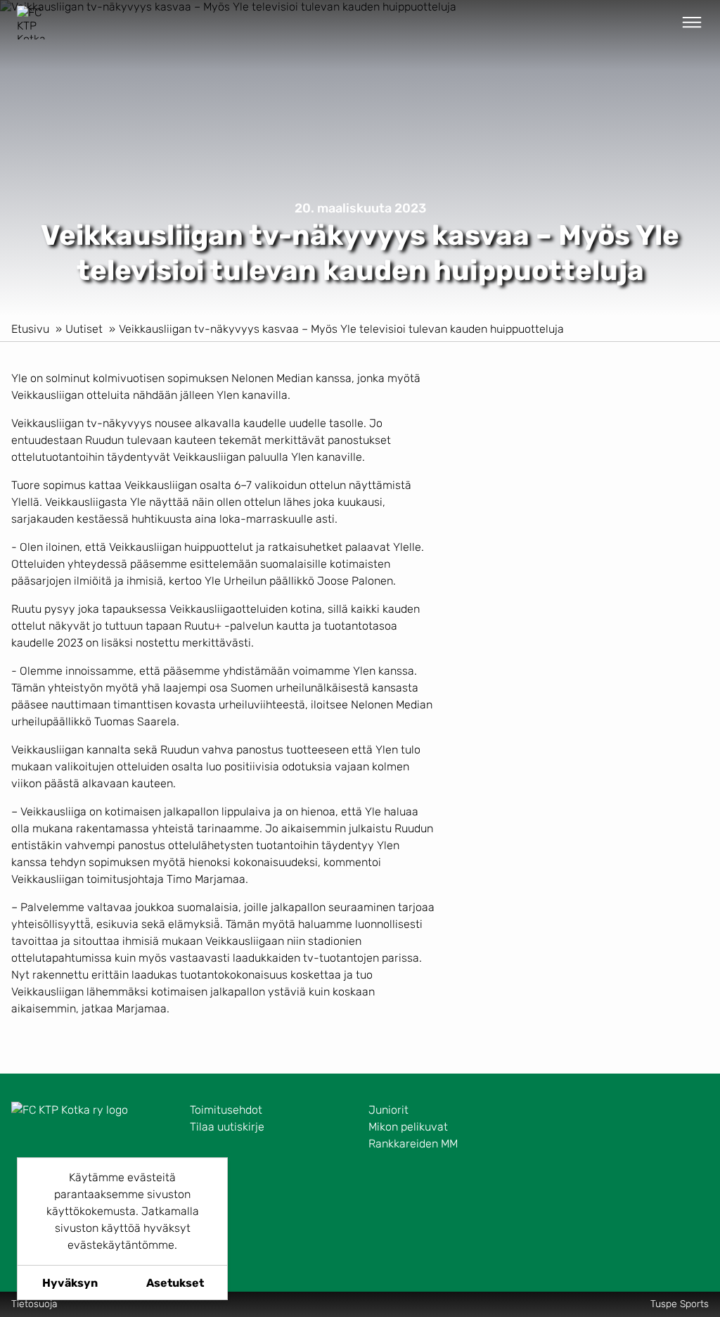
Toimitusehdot (226, 1109)
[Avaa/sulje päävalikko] (692, 22)
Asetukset (175, 1283)
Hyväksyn (70, 1283)
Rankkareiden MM (413, 1143)
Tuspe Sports (679, 1304)
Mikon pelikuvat (408, 1126)
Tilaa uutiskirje (227, 1126)
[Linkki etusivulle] (34, 22)
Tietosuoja (34, 1304)
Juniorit (388, 1109)
